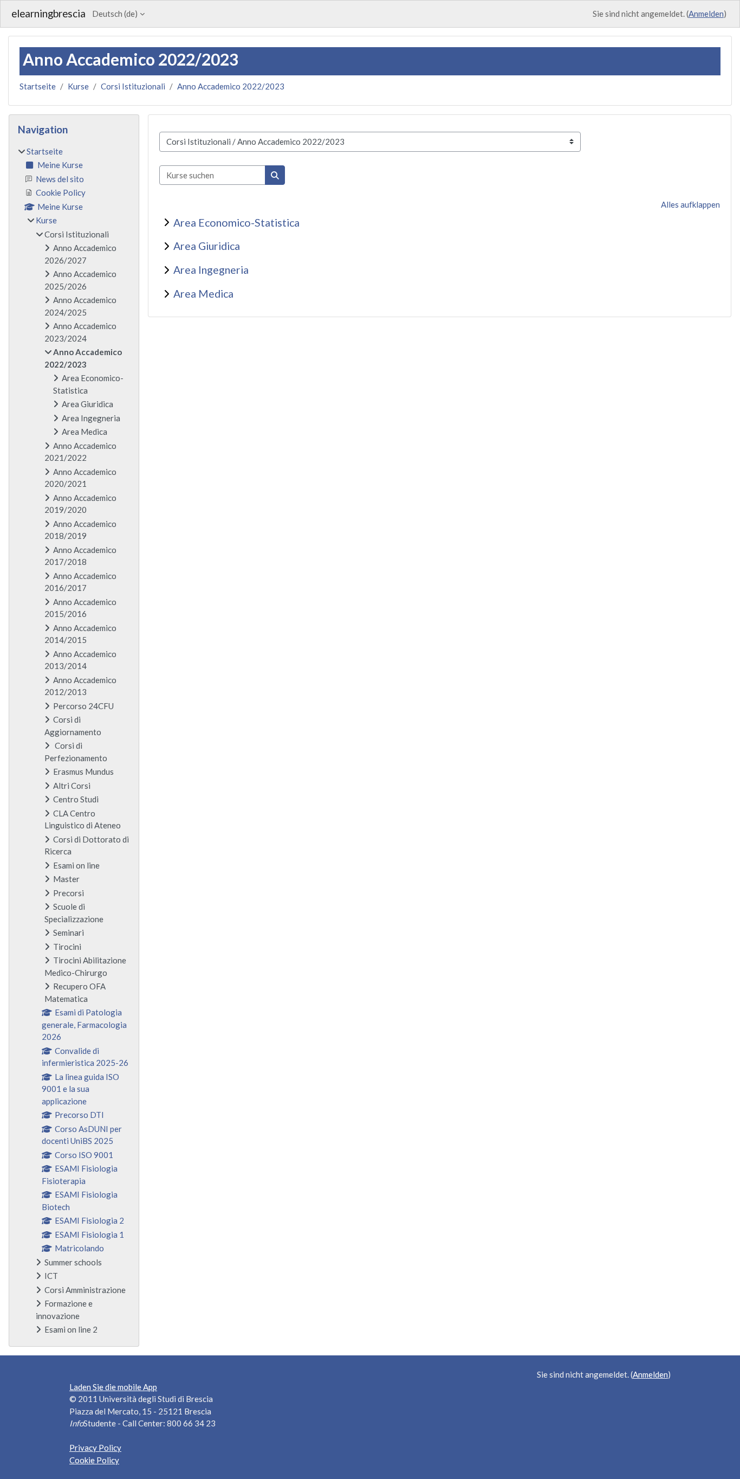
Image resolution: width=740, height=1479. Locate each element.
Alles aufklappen (690, 204)
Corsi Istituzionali (133, 86)
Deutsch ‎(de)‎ (115, 13)
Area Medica (203, 293)
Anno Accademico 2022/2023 (230, 86)
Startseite (38, 86)
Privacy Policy (95, 1447)
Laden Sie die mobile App (113, 1387)
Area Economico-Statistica (236, 222)
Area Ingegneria (211, 269)
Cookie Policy (94, 1460)
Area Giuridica (206, 246)
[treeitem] (74, 740)
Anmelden (706, 13)
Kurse (78, 86)
